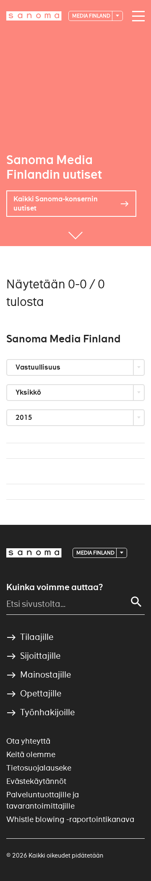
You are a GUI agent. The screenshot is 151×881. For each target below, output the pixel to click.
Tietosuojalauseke (38, 768)
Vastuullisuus (39, 367)
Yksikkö (29, 392)
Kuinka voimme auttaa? (54, 587)
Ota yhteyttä (28, 741)
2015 (25, 417)
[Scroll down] (75, 233)
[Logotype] (34, 552)
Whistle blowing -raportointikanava (70, 819)
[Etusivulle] (34, 16)
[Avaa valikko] (139, 16)
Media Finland (91, 16)
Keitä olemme (30, 754)
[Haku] (136, 601)
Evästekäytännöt (36, 781)
